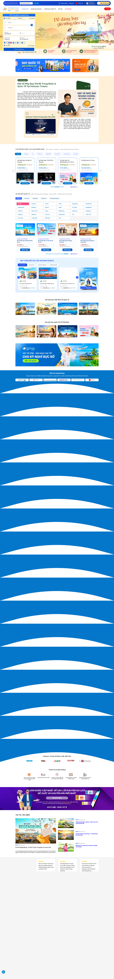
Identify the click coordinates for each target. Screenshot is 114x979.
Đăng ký (71, 3)
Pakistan (20, 211)
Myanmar (33, 214)
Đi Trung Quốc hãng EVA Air (47, 283)
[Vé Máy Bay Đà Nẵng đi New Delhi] (88, 229)
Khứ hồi (20, 18)
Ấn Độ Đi (19, 225)
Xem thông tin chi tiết (25, 312)
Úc (33, 154)
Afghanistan (21, 207)
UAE (60, 218)
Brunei (46, 211)
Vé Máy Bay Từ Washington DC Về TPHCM (68, 332)
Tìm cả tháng (31, 45)
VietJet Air (31, 265)
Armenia (33, 203)
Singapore (88, 211)
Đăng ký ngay (57, 798)
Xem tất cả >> (74, 187)
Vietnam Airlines (42, 265)
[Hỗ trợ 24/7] (87, 3)
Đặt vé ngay (25, 183)
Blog (16, 845)
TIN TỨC (60, 9)
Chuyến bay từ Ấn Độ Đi (22, 239)
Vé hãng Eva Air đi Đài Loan (67, 283)
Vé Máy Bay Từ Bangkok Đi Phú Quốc (46, 332)
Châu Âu (27, 198)
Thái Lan (40, 154)
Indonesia (74, 211)
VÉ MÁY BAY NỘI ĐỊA (36, 9)
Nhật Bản (48, 154)
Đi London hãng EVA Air (25, 283)
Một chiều (7, 18)
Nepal (60, 207)
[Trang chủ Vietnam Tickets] (11, 3)
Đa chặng (31, 18)
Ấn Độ (19, 203)
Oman (60, 203)
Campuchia (62, 214)
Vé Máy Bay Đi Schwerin (25, 310)
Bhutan (47, 207)
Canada (26, 154)
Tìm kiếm (36, 3)
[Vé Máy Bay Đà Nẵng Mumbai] (67, 229)
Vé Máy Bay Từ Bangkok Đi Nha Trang (25, 332)
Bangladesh (89, 207)
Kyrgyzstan (75, 203)
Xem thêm (32, 288)
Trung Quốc (67, 154)
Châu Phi (43, 198)
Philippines (61, 211)
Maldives (33, 207)
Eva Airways (22, 265)
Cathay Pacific (53, 265)
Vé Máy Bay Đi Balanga (68, 310)
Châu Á (19, 198)
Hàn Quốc (57, 154)
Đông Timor (34, 211)
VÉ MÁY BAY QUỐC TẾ (50, 9)
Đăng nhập (64, 3)
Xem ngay (88, 287)
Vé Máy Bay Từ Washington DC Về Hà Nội (89, 332)
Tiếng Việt (80, 3)
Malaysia (20, 214)
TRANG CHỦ (25, 9)
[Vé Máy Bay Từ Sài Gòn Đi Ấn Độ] (46, 229)
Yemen (46, 203)
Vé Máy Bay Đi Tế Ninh (46, 310)
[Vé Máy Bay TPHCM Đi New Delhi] (25, 229)
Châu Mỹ (35, 198)
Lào (73, 214)
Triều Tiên (88, 214)
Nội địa (76, 154)
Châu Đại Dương (54, 198)
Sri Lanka (74, 207)
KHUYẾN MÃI (68, 9)
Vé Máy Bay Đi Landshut (89, 310)
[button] (84, 71)
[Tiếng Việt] (76, 3)
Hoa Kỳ (18, 154)
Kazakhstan (89, 203)
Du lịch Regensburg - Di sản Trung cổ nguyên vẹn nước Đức (33, 847)
